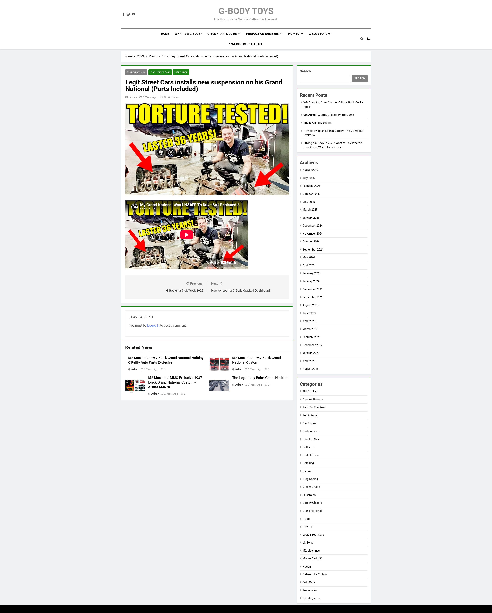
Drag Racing (310, 479)
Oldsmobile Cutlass (315, 574)
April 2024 (309, 265)
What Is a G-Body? (188, 34)
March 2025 (310, 209)
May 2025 (309, 202)
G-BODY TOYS (246, 11)
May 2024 (309, 257)
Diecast (307, 471)
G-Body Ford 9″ (320, 34)
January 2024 (311, 281)
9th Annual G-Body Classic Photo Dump (328, 115)
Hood (306, 518)
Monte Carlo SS (313, 558)
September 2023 (313, 297)
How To (293, 34)
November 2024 (313, 233)
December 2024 (312, 225)
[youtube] (133, 14)
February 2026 (311, 186)
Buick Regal (310, 415)
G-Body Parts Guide (222, 34)
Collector (308, 447)
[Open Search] (361, 38)
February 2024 (311, 273)
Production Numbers (262, 34)
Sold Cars (309, 582)
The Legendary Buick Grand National (260, 378)
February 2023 (311, 337)
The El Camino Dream (317, 122)
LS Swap (308, 542)
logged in (153, 325)
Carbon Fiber (311, 431)
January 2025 (311, 217)
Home (165, 34)
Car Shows (309, 423)
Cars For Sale (311, 439)
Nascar (307, 566)
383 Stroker (310, 391)
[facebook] (123, 14)
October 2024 (311, 241)
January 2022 (311, 353)
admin (133, 97)
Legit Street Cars (160, 72)
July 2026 (309, 178)
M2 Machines (311, 550)
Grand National (136, 72)
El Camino (309, 495)
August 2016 (310, 369)
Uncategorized (312, 598)
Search (305, 71)
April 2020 (309, 361)
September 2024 (313, 249)
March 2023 (310, 329)
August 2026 (310, 170)
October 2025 (311, 194)
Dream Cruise (311, 487)
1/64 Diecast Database (246, 44)
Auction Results (313, 399)
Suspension (181, 72)
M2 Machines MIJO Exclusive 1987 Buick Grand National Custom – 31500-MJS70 (175, 382)
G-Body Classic (312, 503)
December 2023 (312, 289)
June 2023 (309, 313)
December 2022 (312, 345)
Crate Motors (311, 455)
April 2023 (309, 321)
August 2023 (310, 305)
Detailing (308, 463)
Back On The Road (314, 407)
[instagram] (128, 14)
